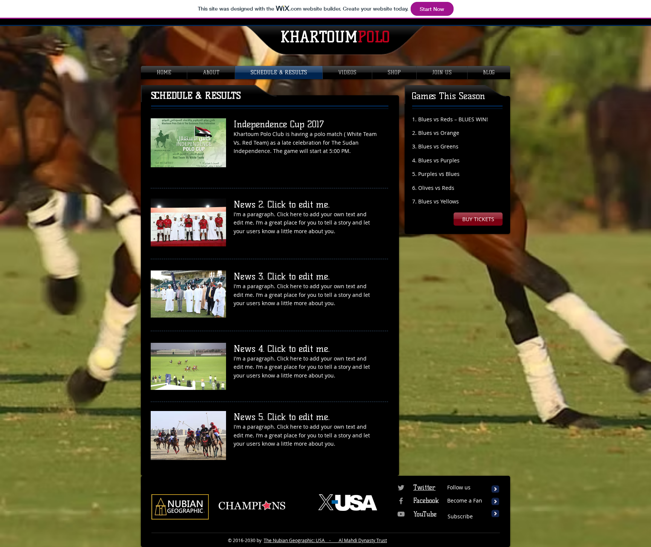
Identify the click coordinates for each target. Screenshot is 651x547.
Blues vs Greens (438, 146)
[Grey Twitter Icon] (401, 487)
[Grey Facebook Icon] (401, 501)
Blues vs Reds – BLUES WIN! (453, 119)
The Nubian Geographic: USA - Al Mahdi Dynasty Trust (325, 540)
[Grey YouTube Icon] (401, 514)
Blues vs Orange (438, 132)
